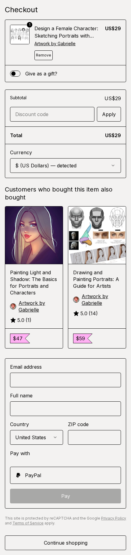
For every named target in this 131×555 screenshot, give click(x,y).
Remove (43, 55)
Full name (21, 396)
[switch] (15, 74)
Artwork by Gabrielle (55, 43)
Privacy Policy (113, 518)
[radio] (65, 475)
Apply (109, 114)
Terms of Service (28, 523)
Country (19, 424)
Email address (26, 367)
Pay (65, 496)
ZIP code (78, 424)
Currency (21, 152)
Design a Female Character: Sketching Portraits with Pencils (66, 35)
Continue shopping (65, 543)
